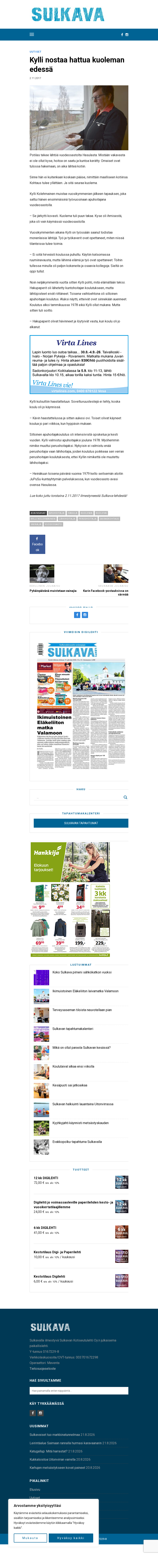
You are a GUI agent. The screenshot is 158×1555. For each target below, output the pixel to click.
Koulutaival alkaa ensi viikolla (73, 1066)
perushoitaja (87, 519)
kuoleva (101, 513)
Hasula (72, 513)
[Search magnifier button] (125, 797)
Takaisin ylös (115, 1549)
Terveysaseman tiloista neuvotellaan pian (82, 1010)
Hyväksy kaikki (71, 1538)
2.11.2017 (35, 78)
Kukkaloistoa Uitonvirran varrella (53, 1459)
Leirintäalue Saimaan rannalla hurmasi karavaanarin (66, 1443)
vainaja (36, 524)
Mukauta (30, 1538)
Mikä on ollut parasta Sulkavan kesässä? (81, 1048)
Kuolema (86, 513)
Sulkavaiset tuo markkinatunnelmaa (55, 1435)
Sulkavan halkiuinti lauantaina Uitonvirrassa (82, 1104)
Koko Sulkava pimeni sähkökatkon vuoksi (82, 972)
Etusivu (35, 1490)
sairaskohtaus (109, 519)
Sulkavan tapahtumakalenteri (72, 1029)
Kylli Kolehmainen (43, 519)
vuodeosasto (53, 524)
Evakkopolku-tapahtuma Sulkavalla (77, 1142)
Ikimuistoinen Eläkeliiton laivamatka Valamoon (85, 991)
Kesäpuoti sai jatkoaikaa (69, 1085)
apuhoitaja (56, 513)
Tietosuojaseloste (43, 1369)
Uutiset (36, 51)
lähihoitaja (67, 519)
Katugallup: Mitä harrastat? (48, 1451)
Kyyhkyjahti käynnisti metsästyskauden (80, 1123)
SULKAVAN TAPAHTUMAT (81, 823)
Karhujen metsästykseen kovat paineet (57, 1468)
